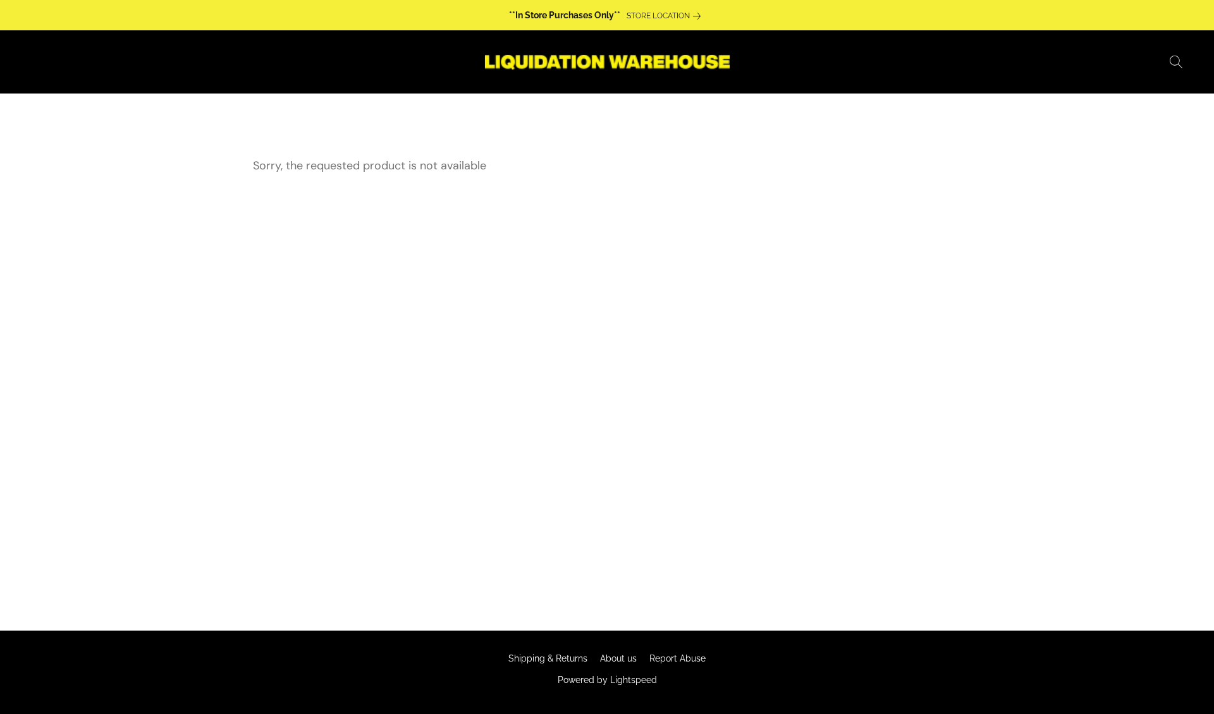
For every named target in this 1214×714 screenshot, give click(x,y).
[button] (606, 62)
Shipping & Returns (547, 658)
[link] (666, 15)
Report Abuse (677, 658)
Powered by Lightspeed (607, 680)
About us (618, 658)
